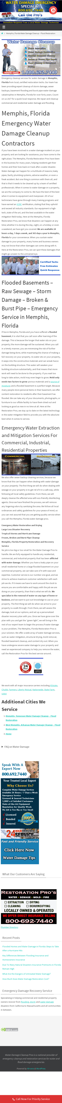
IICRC (19, 204)
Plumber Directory (9, 927)
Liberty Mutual (24, 689)
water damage (47, 1001)
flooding (25, 1001)
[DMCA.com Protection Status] (9, 1030)
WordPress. (41, 1068)
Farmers (13, 689)
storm (33, 1001)
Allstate (53, 685)
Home (8, 733)
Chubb (5, 689)
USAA (4, 693)
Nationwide (37, 689)
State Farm (49, 689)
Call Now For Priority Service (33, 1099)
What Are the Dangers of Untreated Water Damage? (26, 973)
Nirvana (30, 1068)
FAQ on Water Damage (16, 746)
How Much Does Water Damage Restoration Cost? (25, 978)
